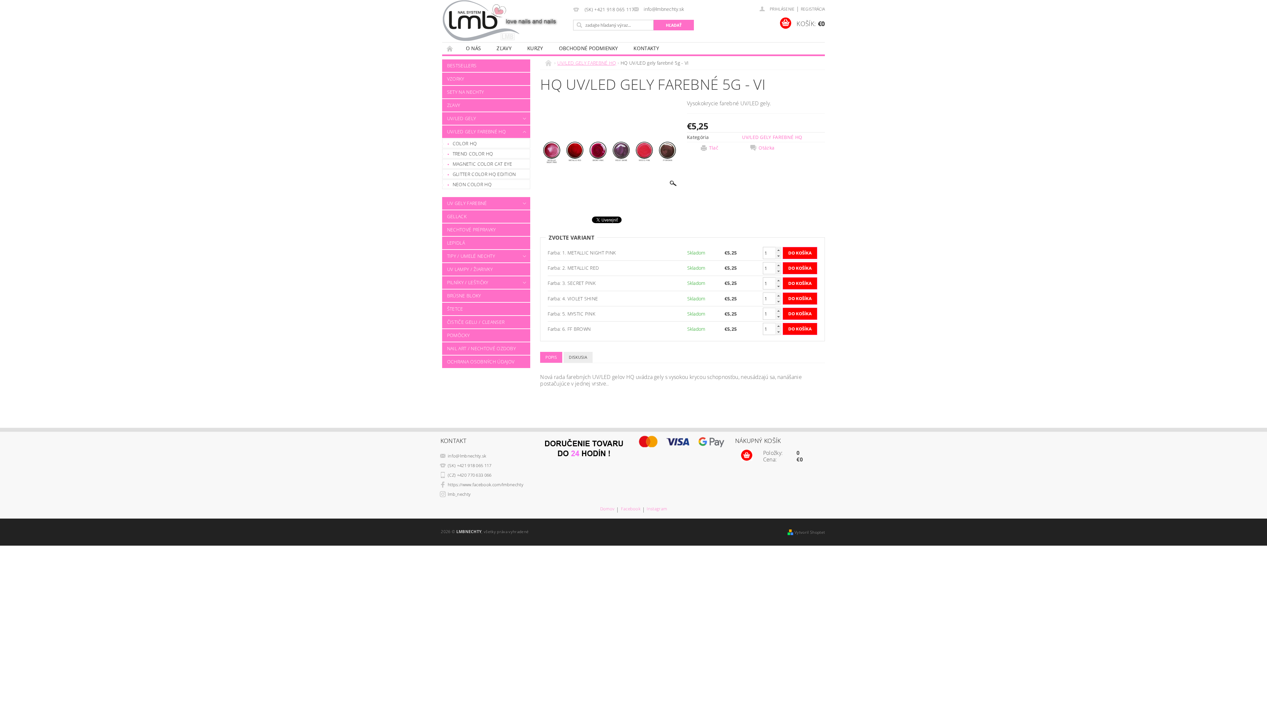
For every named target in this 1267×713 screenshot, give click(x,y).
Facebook (631, 509)
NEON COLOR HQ (472, 184)
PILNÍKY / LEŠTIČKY (467, 282)
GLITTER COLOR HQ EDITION (484, 174)
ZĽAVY (504, 48)
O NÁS (473, 48)
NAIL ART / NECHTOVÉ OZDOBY (481, 348)
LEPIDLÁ (456, 243)
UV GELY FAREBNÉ (467, 203)
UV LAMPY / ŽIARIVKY (470, 269)
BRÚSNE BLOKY (464, 295)
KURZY (535, 48)
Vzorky (455, 79)
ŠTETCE (455, 309)
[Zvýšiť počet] (778, 250)
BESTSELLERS (462, 65)
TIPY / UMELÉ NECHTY (471, 256)
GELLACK (457, 216)
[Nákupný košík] (746, 455)
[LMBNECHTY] (504, 20)
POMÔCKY (458, 335)
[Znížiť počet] (778, 256)
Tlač (713, 148)
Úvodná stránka (450, 48)
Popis (551, 357)
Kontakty (646, 48)
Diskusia (578, 357)
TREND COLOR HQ (473, 154)
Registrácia (813, 9)
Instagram (657, 509)
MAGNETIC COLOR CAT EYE (482, 164)
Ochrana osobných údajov (480, 361)
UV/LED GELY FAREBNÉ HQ (476, 131)
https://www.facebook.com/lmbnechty (485, 485)
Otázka (766, 148)
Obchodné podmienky (588, 48)
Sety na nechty (465, 92)
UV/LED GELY (461, 118)
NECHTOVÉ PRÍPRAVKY (471, 229)
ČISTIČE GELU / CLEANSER (475, 322)
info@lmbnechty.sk (467, 456)
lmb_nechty (459, 494)
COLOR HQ (465, 143)
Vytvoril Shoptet (810, 532)
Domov (607, 509)
